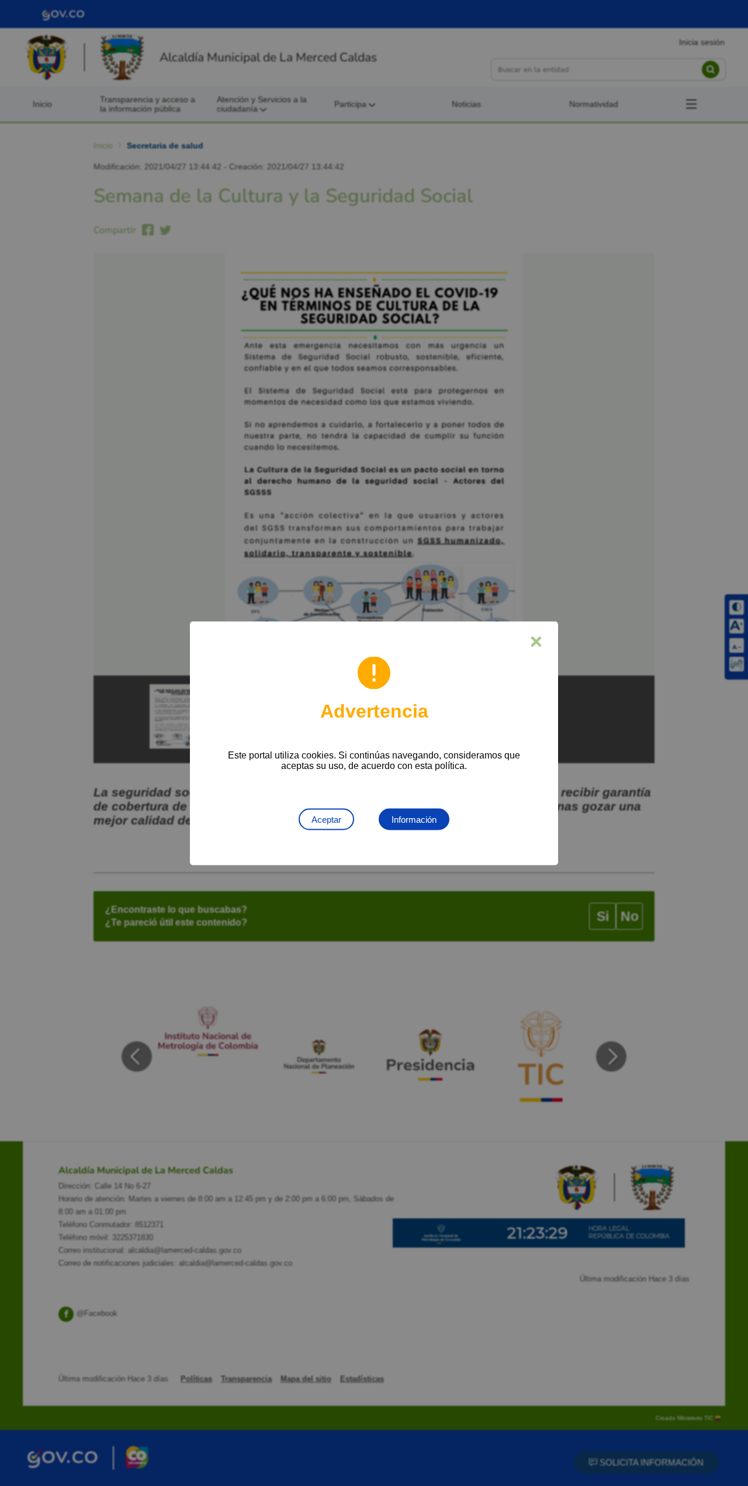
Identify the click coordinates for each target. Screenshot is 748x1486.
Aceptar (326, 819)
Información (414, 819)
